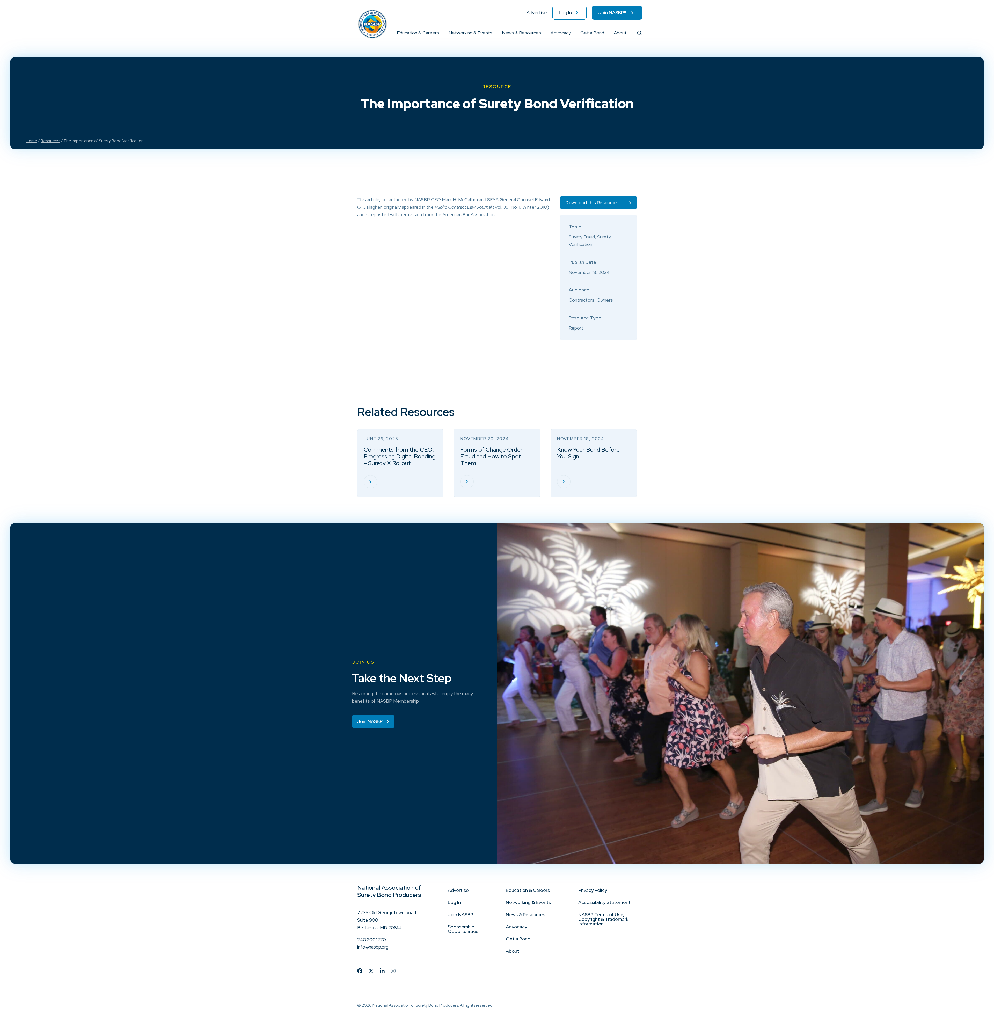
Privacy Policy (592, 890)
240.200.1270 (371, 940)
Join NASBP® (612, 13)
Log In (565, 13)
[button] (439, 32)
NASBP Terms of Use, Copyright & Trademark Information (603, 919)
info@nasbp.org (372, 947)
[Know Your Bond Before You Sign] (564, 481)
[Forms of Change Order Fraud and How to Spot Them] (467, 481)
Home (31, 140)
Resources (50, 140)
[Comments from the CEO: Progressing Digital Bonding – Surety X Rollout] (370, 481)
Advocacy (561, 33)
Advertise (537, 13)
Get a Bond (592, 33)
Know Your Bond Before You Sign (588, 453)
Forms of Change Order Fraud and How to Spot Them (491, 456)
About (620, 33)
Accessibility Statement (604, 902)
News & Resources (521, 33)
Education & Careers (418, 33)
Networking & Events (470, 33)
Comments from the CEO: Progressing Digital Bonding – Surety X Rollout (399, 456)
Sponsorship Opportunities (463, 929)
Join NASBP (460, 914)
